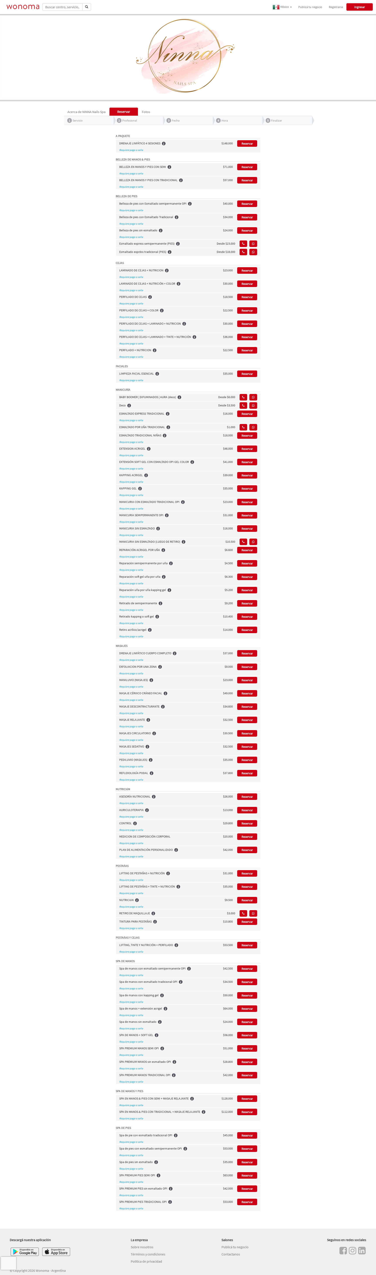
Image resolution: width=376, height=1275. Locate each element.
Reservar (247, 143)
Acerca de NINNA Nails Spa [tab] (86, 112)
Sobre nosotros (142, 1247)
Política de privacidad (146, 1261)
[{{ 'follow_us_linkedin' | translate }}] (362, 1250)
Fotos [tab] (146, 112)
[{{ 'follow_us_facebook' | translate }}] (343, 1250)
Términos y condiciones (148, 1254)
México (285, 7)
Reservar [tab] (123, 111)
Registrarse (336, 7)
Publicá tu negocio (310, 7)
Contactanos (231, 1254)
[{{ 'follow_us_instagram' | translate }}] (352, 1250)
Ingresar (359, 7)
